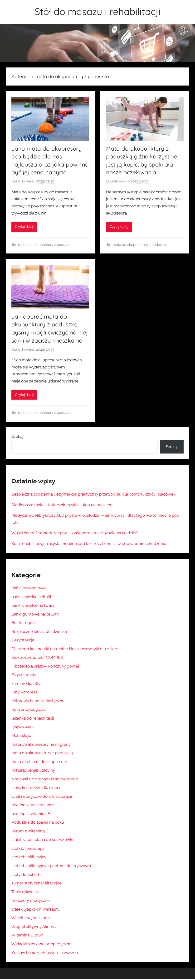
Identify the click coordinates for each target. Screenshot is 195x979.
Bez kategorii (23, 622)
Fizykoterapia (23, 674)
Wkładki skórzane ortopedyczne (41, 943)
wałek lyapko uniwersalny (35, 909)
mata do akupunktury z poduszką (45, 245)
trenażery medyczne (30, 900)
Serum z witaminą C (30, 831)
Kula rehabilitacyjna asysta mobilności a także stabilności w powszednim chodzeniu (88, 543)
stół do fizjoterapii (27, 848)
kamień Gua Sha (26, 683)
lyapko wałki (22, 727)
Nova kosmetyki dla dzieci (35, 787)
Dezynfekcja (22, 640)
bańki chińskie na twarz (32, 605)
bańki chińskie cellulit (31, 596)
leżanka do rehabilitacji (32, 718)
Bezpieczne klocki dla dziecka (39, 631)
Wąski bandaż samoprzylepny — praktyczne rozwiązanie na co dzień (74, 532)
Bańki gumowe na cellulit (35, 614)
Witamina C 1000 (27, 935)
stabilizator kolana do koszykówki (42, 839)
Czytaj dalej (24, 226)
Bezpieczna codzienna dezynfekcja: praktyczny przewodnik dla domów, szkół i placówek (93, 494)
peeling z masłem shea (32, 804)
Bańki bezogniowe (28, 588)
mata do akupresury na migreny (41, 744)
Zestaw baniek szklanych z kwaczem (45, 952)
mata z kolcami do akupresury (39, 761)
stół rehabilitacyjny (28, 857)
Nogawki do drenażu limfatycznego (44, 779)
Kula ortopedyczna (28, 709)
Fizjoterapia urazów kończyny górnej (45, 666)
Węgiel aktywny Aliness (33, 926)
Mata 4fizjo (21, 735)
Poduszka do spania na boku (37, 822)
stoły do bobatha (27, 874)
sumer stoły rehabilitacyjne (36, 883)
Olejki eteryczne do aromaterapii (41, 796)
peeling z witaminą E (30, 813)
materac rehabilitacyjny (33, 770)
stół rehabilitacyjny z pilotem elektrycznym (51, 865)
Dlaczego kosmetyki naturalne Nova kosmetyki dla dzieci (64, 648)
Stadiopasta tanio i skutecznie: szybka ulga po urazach (61, 504)
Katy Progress (24, 692)
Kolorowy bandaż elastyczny (37, 700)
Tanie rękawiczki (26, 891)
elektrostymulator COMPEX (37, 657)
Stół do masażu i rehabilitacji (98, 11)
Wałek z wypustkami (30, 917)
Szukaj (17, 436)
